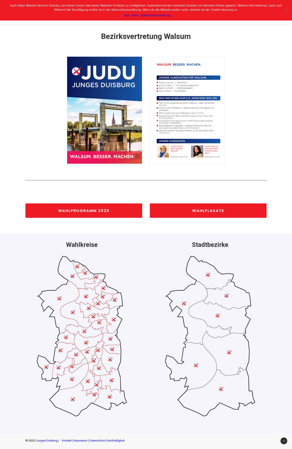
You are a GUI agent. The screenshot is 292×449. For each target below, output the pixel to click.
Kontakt (67, 440)
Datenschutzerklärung (155, 15)
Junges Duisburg (47, 440)
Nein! (135, 15)
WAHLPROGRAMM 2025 (84, 210)
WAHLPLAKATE (208, 210)
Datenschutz (97, 440)
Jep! (127, 15)
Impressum (80, 440)
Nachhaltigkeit (116, 440)
